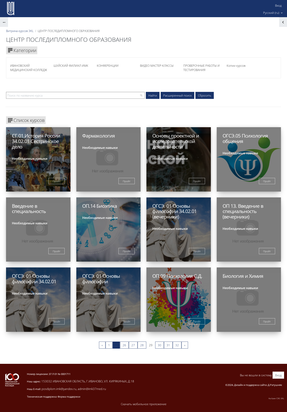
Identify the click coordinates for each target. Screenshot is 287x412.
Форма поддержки (69, 396)
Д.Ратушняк (275, 385)
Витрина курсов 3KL (20, 31)
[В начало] (12, 380)
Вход (278, 5)
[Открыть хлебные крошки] (4, 22)
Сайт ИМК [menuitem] (249, 13)
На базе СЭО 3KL (276, 398)
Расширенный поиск (177, 95)
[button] (273, 13)
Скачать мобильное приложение (143, 404)
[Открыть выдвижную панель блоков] (283, 22)
